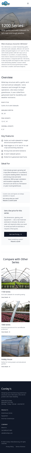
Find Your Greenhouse (7, 418)
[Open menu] (28, 3)
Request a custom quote (10, 200)
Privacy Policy (10, 446)
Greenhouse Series (6, 413)
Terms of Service (20, 446)
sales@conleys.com (6, 433)
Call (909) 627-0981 (6, 430)
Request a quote (15, 241)
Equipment (4, 416)
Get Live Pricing (14, 234)
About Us (4, 427)
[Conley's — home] (5, 3)
